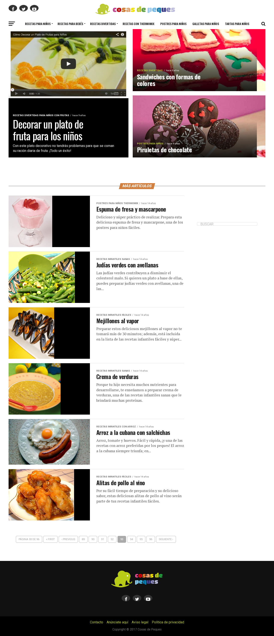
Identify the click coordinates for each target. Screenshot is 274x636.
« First (50, 539)
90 (92, 539)
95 (141, 539)
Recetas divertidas (103, 23)
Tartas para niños (237, 23)
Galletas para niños (205, 23)
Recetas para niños (38, 23)
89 (83, 539)
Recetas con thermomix (138, 23)
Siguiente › (166, 539)
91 (102, 539)
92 (112, 539)
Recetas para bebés (70, 23)
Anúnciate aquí (117, 622)
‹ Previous (68, 539)
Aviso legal (140, 622)
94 (131, 539)
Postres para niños (173, 23)
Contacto (96, 622)
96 (150, 539)
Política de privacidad (168, 622)
